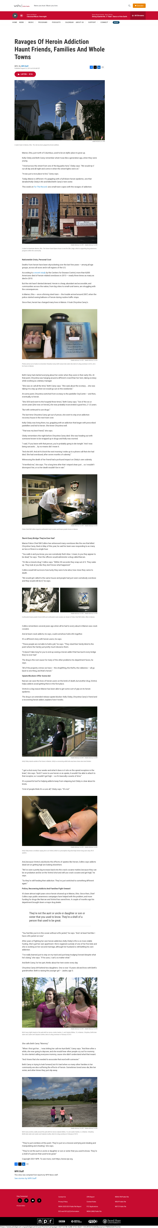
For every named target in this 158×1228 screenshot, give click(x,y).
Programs (42, 22)
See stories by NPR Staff (25, 1178)
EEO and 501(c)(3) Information (68, 1211)
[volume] (21, 15)
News (21, 22)
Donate (140, 6)
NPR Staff (24, 66)
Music (31, 22)
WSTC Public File (120, 1206)
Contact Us (62, 1197)
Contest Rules (91, 1202)
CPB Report (90, 1197)
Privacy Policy (63, 1202)
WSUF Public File (120, 1202)
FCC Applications (92, 1206)
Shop (116, 22)
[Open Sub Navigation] (25, 22)
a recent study (39, 272)
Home (14, 22)
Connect (104, 22)
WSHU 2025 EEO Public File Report (69, 1206)
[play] (15, 15)
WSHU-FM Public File (122, 1197)
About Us (80, 22)
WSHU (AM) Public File (94, 1211)
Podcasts (56, 22)
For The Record (40, 187)
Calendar (69, 22)
